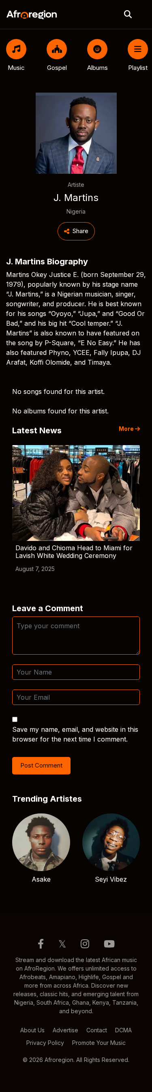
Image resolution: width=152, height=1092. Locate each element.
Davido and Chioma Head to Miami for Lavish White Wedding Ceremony (74, 552)
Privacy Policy (45, 1042)
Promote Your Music (99, 1042)
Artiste (76, 184)
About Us (32, 1030)
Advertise (65, 1030)
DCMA (123, 1030)
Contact (96, 1030)
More (127, 429)
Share (80, 231)
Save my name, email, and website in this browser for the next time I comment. (75, 734)
